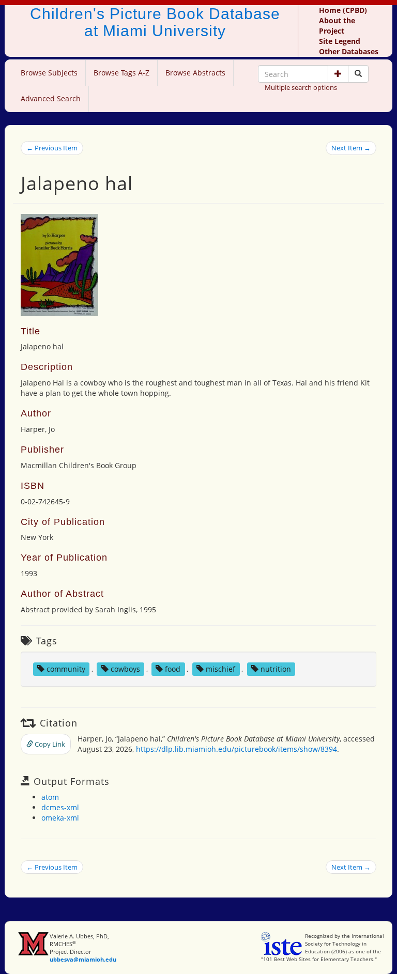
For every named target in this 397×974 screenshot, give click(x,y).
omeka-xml (60, 818)
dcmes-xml (60, 807)
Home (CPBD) (343, 10)
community (66, 669)
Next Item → (351, 147)
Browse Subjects (49, 73)
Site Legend (339, 41)
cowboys (125, 669)
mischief (220, 669)
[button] (338, 74)
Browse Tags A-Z (121, 73)
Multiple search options (301, 87)
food (172, 669)
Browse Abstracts (195, 73)
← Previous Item (52, 147)
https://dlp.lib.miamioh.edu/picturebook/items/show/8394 (236, 749)
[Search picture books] (358, 74)
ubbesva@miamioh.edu (83, 959)
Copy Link (49, 744)
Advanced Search (51, 98)
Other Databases (348, 51)
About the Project (337, 26)
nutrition (276, 669)
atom (50, 797)
